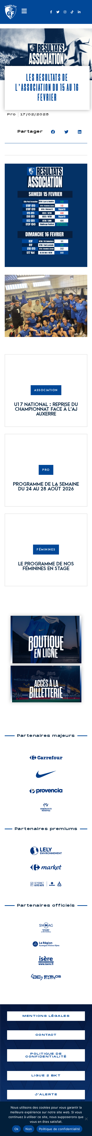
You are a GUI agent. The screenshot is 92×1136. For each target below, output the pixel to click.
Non (28, 1129)
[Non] (86, 1118)
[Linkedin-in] (79, 12)
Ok (16, 1129)
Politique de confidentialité (59, 1129)
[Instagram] (65, 12)
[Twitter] (58, 12)
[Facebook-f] (51, 12)
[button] (53, 132)
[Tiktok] (72, 12)
